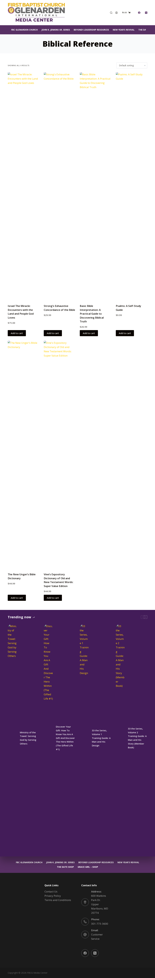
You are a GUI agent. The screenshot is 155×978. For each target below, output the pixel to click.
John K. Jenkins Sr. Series (55, 29)
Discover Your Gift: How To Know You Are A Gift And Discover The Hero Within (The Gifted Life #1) (65, 738)
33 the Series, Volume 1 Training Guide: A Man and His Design (101, 738)
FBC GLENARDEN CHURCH (24, 29)
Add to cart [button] (17, 333)
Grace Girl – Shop (88, 867)
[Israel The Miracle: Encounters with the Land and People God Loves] (23, 186)
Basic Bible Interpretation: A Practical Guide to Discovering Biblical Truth (92, 313)
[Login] (116, 13)
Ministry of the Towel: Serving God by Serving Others (28, 738)
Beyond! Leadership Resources (91, 29)
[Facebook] (139, 13)
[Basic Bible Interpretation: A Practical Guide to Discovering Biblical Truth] (95, 186)
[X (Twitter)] (146, 13)
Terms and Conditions (58, 900)
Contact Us (51, 891)
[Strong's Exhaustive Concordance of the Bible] (59, 186)
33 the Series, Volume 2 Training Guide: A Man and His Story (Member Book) (137, 738)
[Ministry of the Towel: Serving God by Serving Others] (12, 738)
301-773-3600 (99, 923)
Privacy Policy (53, 895)
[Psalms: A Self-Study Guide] (131, 186)
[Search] (111, 13)
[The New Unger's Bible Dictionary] (23, 455)
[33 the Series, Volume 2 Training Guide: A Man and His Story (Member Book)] (120, 738)
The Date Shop (65, 867)
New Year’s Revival (124, 29)
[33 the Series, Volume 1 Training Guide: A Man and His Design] (84, 738)
